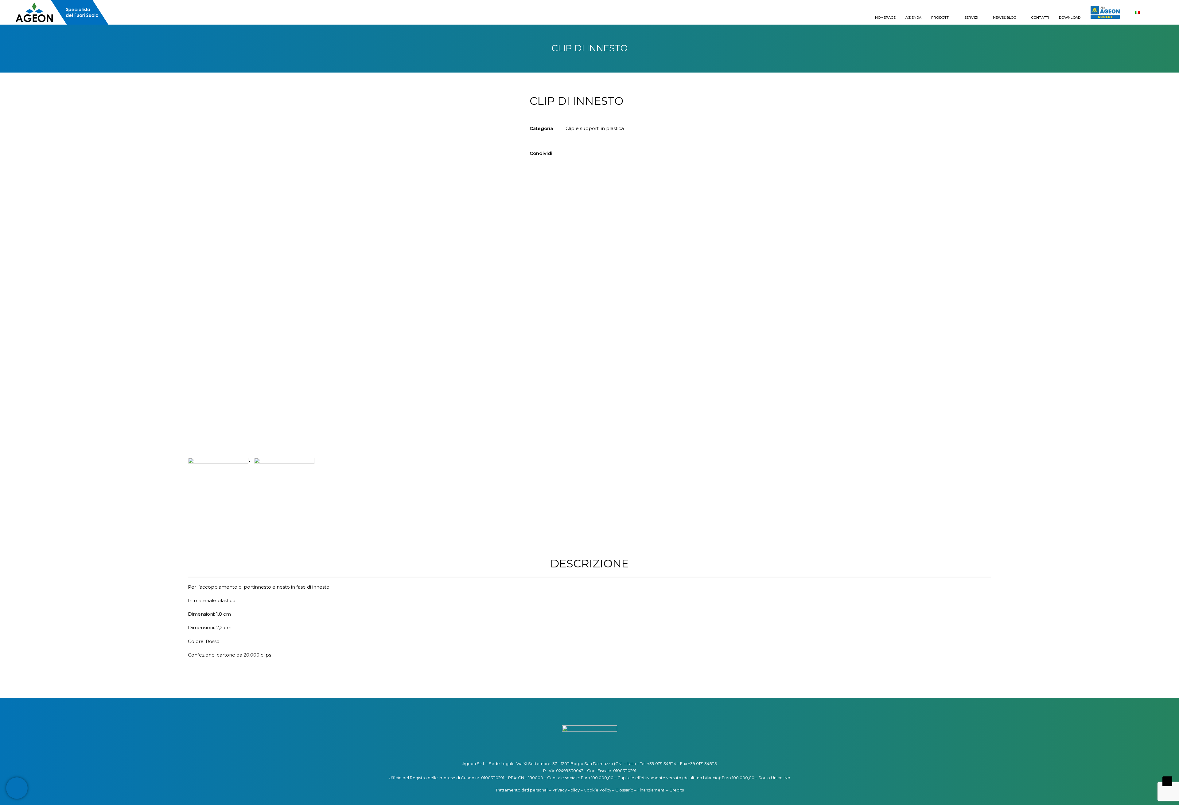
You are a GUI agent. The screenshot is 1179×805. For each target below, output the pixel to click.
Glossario (624, 789)
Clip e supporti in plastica (595, 128)
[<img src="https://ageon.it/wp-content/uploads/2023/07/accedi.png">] (1103, 12)
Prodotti (940, 17)
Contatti (1040, 17)
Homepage (885, 17)
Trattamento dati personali (522, 789)
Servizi (971, 17)
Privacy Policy (566, 789)
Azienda (913, 17)
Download (1069, 17)
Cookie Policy (597, 789)
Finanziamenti (651, 789)
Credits (676, 789)
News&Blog (1004, 17)
